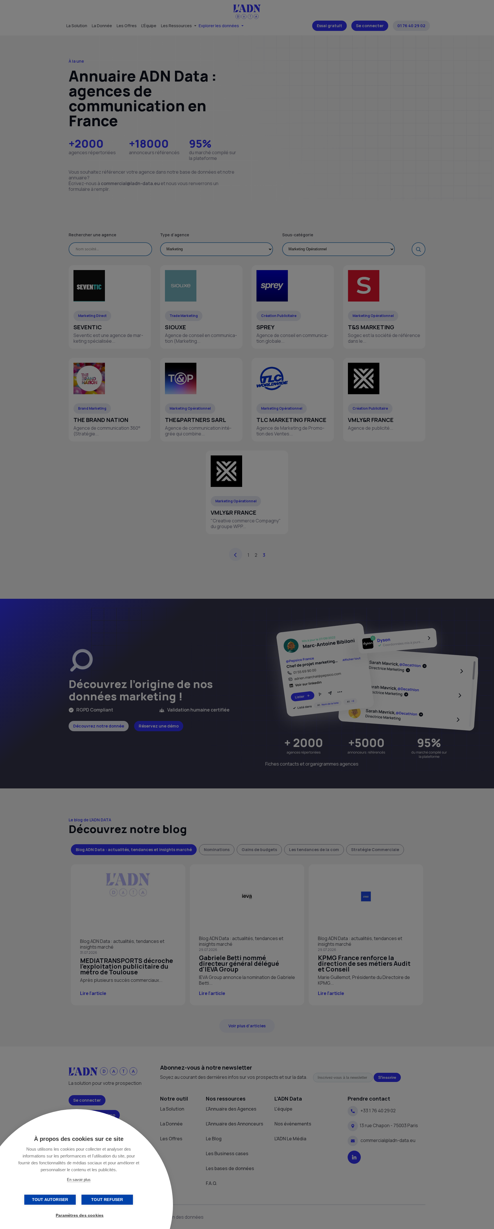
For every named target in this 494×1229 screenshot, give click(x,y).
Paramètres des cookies (79, 1215)
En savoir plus (79, 1180)
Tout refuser (107, 1200)
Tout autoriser (50, 1200)
